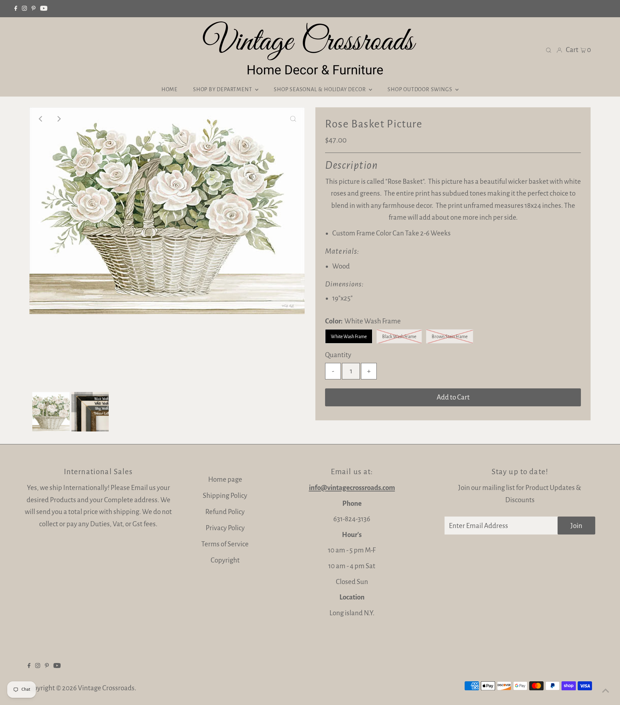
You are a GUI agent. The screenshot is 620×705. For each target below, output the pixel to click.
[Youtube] (43, 8)
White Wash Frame (349, 336)
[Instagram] (24, 8)
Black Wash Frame (399, 336)
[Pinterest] (33, 8)
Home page (225, 479)
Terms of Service (225, 544)
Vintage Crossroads (106, 688)
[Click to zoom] (293, 119)
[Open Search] (548, 50)
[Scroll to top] (605, 690)
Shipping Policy (225, 495)
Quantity (338, 355)
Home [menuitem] (169, 89)
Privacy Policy (225, 528)
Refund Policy (225, 511)
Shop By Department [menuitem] (223, 89)
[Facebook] (16, 8)
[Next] (58, 119)
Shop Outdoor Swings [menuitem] (421, 89)
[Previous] (41, 119)
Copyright (225, 560)
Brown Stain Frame (450, 336)
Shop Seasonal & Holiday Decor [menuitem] (320, 89)
